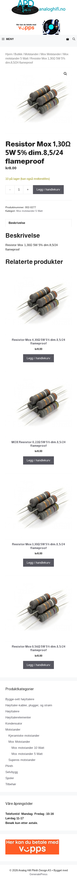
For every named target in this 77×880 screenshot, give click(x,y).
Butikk (18, 54)
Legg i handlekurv (48, 189)
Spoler (9, 778)
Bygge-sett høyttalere (19, 699)
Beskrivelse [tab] (17, 223)
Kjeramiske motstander (23, 735)
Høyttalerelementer (18, 717)
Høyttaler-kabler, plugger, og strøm (28, 705)
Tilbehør (10, 784)
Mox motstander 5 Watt (29, 211)
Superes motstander (21, 760)
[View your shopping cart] (67, 39)
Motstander (31, 54)
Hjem (8, 54)
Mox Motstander (51, 54)
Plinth (9, 766)
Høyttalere (12, 711)
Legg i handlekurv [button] (38, 358)
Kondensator (13, 723)
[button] (74, 39)
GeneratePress (38, 874)
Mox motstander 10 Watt (27, 747)
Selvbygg (11, 772)
